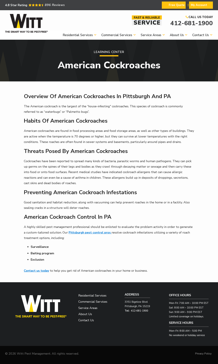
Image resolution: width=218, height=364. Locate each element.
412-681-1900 (191, 23)
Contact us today (36, 271)
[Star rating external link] (57, 5)
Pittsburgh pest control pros (90, 232)
